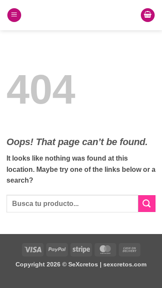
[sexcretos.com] (81, 15)
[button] (14, 15)
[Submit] (147, 203)
